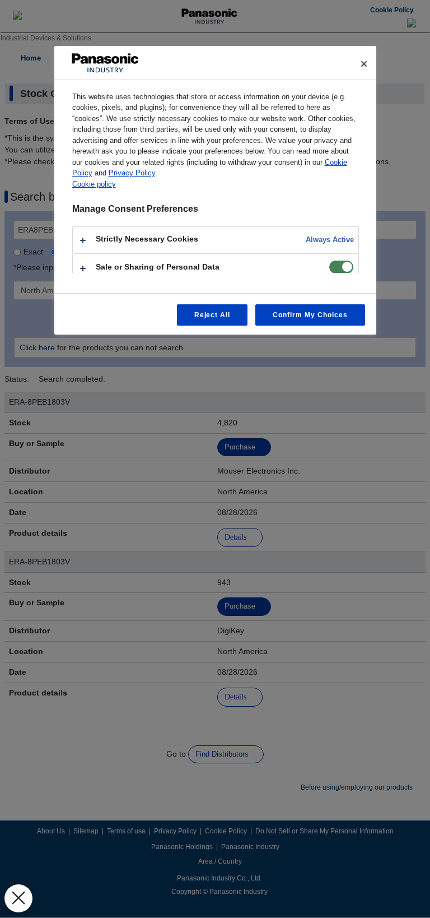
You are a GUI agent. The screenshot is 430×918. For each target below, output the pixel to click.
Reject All (212, 315)
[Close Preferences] (18, 898)
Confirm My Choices (310, 315)
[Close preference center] (364, 64)
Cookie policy (94, 184)
